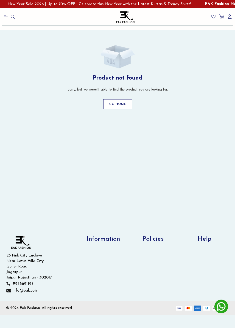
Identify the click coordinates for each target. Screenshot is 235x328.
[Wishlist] (213, 17)
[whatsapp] (221, 306)
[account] (230, 17)
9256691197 (23, 284)
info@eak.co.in (25, 290)
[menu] (13, 17)
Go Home (117, 104)
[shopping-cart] (221, 17)
